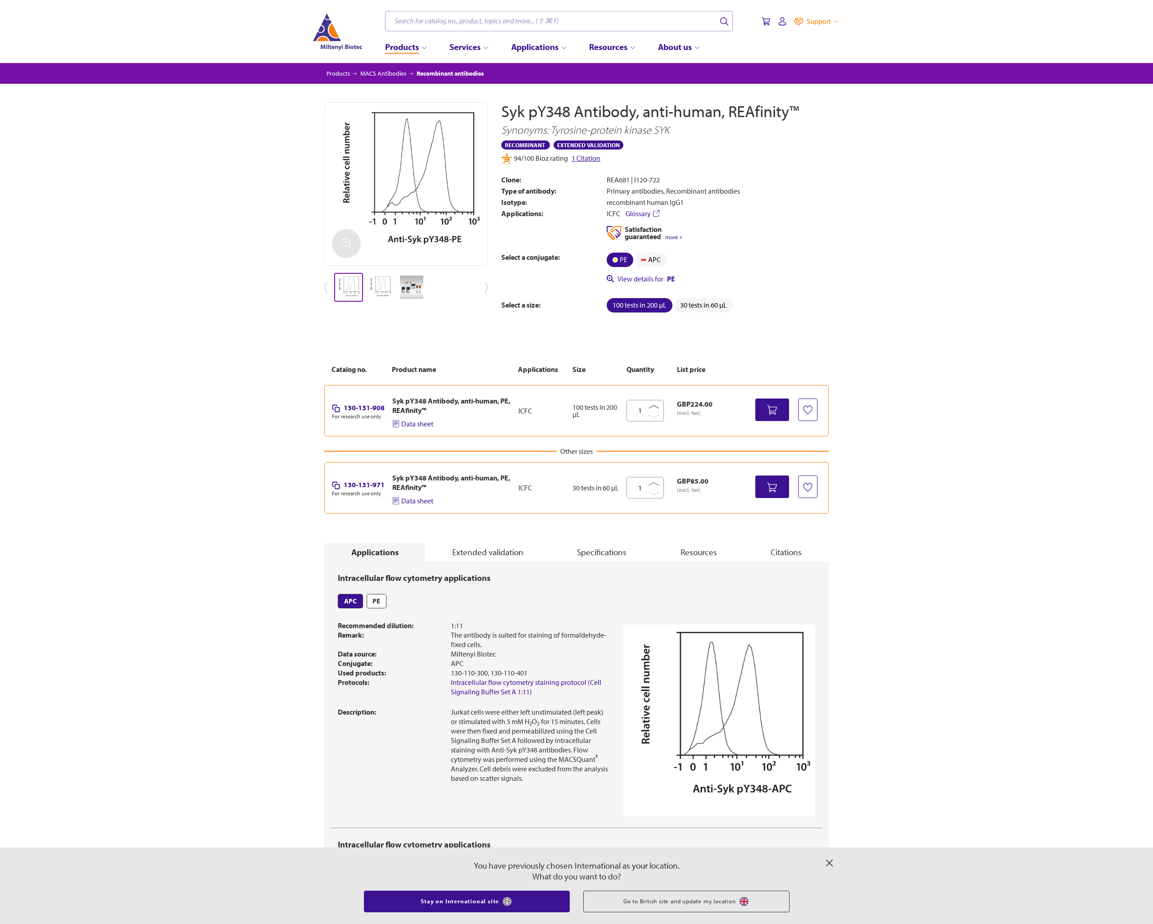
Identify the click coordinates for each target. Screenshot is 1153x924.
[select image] (348, 287)
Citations (786, 552)
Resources (699, 552)
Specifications (601, 552)
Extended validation (487, 552)
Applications (375, 552)
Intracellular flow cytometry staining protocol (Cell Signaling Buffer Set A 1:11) (526, 687)
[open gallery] (406, 184)
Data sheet (417, 423)
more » (673, 237)
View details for (646, 278)
